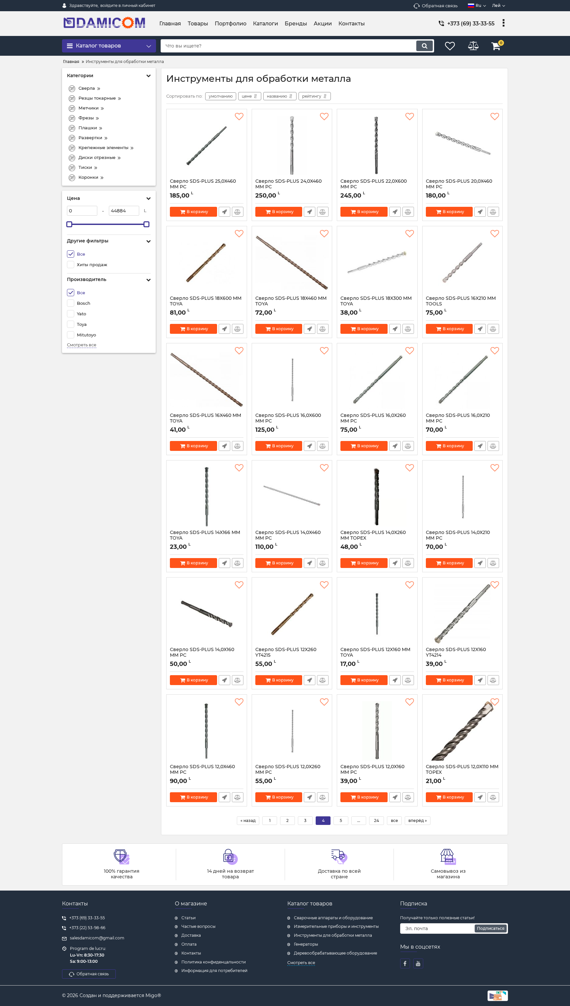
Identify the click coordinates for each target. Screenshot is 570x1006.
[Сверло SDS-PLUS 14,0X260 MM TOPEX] (377, 497)
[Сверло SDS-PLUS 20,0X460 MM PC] (462, 145)
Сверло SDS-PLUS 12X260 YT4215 (285, 655)
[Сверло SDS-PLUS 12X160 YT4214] (462, 614)
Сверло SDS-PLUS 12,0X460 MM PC (202, 772)
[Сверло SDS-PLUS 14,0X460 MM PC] (292, 497)
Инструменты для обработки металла (333, 935)
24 (376, 820)
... (358, 820)
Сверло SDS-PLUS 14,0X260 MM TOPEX (373, 538)
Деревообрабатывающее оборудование (335, 953)
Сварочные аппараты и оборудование (333, 917)
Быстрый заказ (224, 212)
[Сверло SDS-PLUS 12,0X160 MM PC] (377, 731)
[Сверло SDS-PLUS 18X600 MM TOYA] (206, 263)
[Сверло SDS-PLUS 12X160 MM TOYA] (377, 614)
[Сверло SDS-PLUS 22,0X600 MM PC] (377, 145)
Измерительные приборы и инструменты (336, 926)
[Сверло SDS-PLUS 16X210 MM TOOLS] (462, 263)
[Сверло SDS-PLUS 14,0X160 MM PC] (206, 614)
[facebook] (405, 963)
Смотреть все (81, 344)
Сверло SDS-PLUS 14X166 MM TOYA (205, 538)
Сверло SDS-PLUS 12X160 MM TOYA (375, 655)
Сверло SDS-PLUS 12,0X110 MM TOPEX (462, 772)
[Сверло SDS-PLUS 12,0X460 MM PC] (206, 731)
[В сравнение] (237, 212)
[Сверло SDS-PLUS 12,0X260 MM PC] (292, 731)
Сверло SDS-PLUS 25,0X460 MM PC (203, 187)
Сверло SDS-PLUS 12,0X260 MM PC (287, 772)
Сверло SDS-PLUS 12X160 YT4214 (456, 655)
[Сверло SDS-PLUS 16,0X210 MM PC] (462, 380)
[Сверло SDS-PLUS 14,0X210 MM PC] (462, 497)
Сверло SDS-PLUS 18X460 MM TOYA (291, 304)
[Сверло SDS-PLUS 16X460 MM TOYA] (206, 380)
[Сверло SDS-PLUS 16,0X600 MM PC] (292, 380)
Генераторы (306, 944)
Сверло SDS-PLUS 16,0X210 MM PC (458, 421)
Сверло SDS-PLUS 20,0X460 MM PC (459, 187)
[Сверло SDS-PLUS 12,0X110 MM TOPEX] (462, 731)
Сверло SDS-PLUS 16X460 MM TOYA (205, 421)
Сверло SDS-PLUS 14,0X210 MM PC (458, 538)
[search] (424, 46)
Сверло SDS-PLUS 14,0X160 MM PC (202, 655)
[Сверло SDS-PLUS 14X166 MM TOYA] (206, 497)
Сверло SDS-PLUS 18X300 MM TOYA (376, 304)
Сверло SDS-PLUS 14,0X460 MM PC (288, 538)
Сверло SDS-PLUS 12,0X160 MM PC (372, 772)
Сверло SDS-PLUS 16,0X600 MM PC (288, 421)
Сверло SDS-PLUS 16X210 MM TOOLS (461, 304)
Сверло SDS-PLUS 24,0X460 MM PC (288, 187)
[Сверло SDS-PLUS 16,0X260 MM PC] (377, 380)
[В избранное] (239, 116)
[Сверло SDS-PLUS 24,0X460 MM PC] (292, 145)
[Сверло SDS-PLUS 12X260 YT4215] (292, 614)
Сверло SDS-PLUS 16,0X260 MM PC (373, 421)
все (394, 820)
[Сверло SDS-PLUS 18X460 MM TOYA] (292, 263)
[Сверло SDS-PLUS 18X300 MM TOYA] (377, 263)
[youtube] (418, 963)
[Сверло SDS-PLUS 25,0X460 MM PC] (206, 145)
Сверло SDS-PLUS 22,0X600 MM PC (373, 187)
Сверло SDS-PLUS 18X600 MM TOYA (205, 304)
